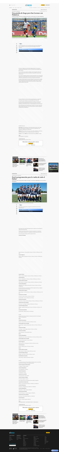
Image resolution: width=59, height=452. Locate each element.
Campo (13, 7)
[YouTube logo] (9, 444)
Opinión (20, 7)
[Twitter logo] (11, 444)
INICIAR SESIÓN (31, 143)
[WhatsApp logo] (12, 444)
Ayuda (41, 448)
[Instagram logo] (15, 444)
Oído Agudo (18, 7)
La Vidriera (16, 7)
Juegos (49, 7)
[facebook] (16, 49)
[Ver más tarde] (16, 43)
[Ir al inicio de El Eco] (28, 5)
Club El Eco (46, 7)
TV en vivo (39, 7)
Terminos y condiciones (47, 448)
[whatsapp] (16, 50)
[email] (16, 47)
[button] (19, 43)
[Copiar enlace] (16, 52)
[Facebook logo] (13, 444)
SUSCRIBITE (48, 432)
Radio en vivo (42, 7)
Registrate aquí (33, 410)
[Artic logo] (10, 448)
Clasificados (31, 7)
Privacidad (43, 448)
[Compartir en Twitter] (16, 45)
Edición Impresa (35, 7)
